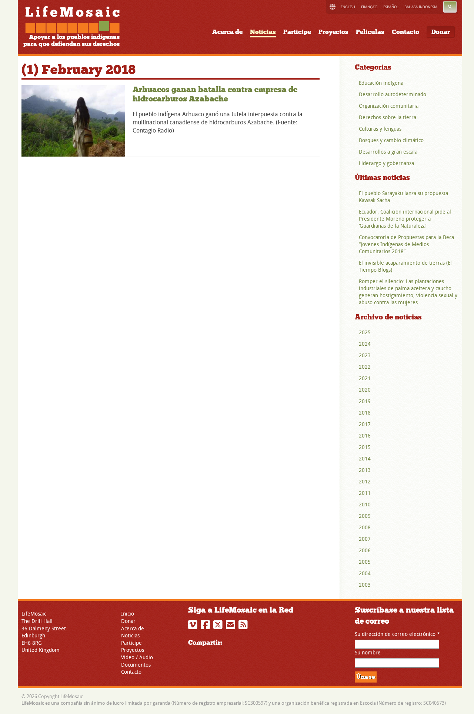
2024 (365, 343)
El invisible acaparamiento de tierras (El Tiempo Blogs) (405, 266)
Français (369, 6)
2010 (365, 504)
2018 (365, 412)
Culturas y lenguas (380, 128)
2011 (365, 492)
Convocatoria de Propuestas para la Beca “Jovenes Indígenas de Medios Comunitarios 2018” (406, 244)
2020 (365, 389)
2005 (365, 561)
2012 (365, 481)
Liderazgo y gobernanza (386, 163)
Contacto (405, 32)
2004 (365, 573)
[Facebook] (206, 626)
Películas (370, 32)
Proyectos (333, 32)
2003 (365, 584)
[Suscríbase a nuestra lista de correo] (231, 626)
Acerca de (227, 32)
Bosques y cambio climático (391, 140)
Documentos (136, 664)
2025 (365, 332)
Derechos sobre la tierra (387, 117)
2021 (365, 378)
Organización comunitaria (388, 105)
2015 (365, 446)
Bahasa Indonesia (420, 6)
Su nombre (368, 652)
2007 (365, 538)
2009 (365, 515)
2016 (365, 435)
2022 (365, 366)
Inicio (127, 613)
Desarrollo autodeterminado (392, 94)
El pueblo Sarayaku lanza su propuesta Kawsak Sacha (403, 197)
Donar (440, 32)
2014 (365, 458)
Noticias (263, 32)
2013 (365, 469)
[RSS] (244, 626)
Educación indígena (381, 82)
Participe (297, 32)
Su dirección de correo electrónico (397, 633)
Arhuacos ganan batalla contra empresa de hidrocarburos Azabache (215, 94)
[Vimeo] (193, 626)
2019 (365, 401)
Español (390, 6)
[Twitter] (218, 626)
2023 (365, 355)
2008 (365, 527)
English (348, 6)
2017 (365, 424)
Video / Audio (137, 657)
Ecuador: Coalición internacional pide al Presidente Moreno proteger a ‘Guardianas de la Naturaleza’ (405, 218)
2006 (365, 550)
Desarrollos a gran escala (388, 151)
